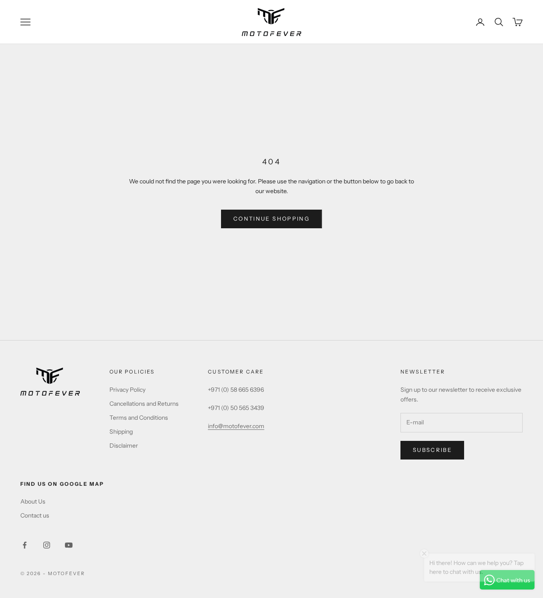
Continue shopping (271, 218)
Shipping (121, 431)
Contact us (34, 515)
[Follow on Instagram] (46, 545)
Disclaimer (123, 445)
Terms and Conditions (138, 417)
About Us (32, 501)
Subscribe (432, 449)
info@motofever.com (236, 426)
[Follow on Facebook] (24, 545)
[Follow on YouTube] (68, 545)
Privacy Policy (127, 389)
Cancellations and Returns (144, 403)
